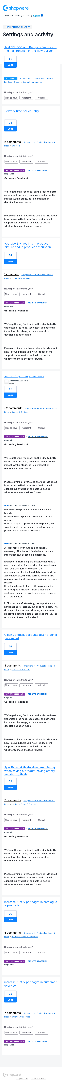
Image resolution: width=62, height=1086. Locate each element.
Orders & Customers (21, 669)
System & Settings (20, 412)
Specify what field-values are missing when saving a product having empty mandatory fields (29, 771)
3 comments (12, 665)
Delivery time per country (21, 111)
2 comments (12, 142)
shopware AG (22, 1078)
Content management (32, 82)
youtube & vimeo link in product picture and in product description (27, 245)
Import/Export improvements (24, 376)
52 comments (13, 408)
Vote (10, 65)
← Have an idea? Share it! (17, 27)
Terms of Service (38, 1078)
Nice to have (11, 98)
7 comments (12, 800)
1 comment (11, 274)
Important (27, 98)
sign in (36, 15)
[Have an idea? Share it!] (16, 8)
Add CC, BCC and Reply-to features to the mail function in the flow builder (30, 48)
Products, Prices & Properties (25, 804)
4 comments (25, 78)
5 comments (12, 932)
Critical (43, 98)
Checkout (16, 146)
